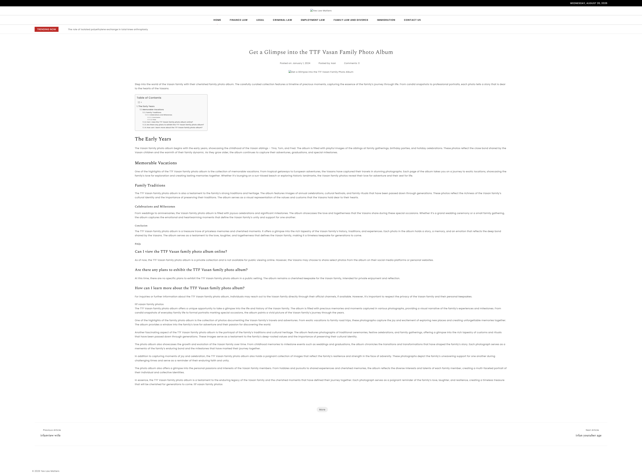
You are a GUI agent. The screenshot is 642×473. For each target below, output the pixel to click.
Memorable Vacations (153, 109)
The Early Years (146, 106)
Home (217, 20)
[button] (584, 29)
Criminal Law (282, 20)
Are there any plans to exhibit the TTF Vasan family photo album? (175, 125)
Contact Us (412, 20)
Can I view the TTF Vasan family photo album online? (170, 122)
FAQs (154, 120)
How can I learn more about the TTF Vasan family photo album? (174, 128)
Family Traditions (153, 113)
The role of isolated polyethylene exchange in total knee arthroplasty (108, 29)
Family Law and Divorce (351, 20)
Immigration (386, 20)
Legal (260, 20)
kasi (333, 63)
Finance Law (239, 20)
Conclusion (156, 117)
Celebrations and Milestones (160, 115)
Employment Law (313, 20)
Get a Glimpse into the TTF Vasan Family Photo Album (321, 52)
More (322, 409)
